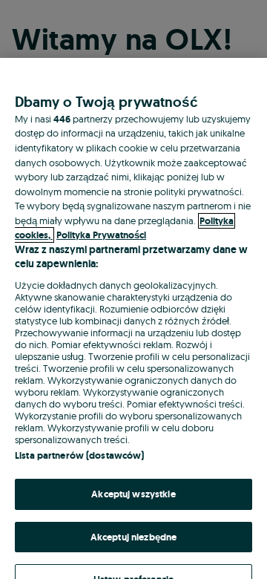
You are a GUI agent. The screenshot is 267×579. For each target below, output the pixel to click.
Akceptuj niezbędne (133, 537)
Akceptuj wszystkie (133, 494)
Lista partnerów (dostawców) (80, 455)
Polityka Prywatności (101, 235)
